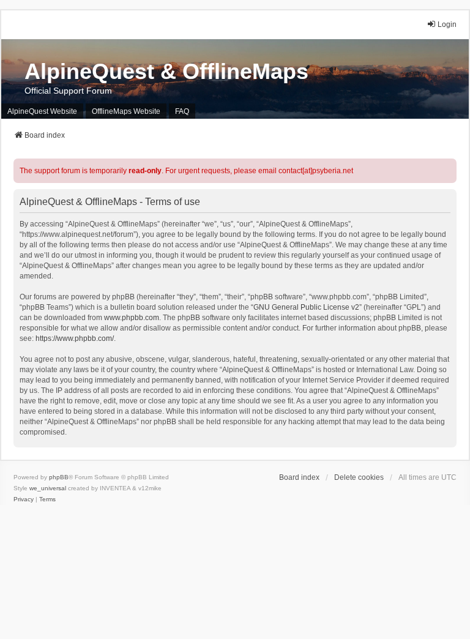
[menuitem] (23, 499)
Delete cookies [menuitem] (359, 477)
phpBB (59, 477)
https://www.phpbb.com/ (74, 338)
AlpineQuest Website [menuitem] (42, 111)
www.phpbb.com (131, 317)
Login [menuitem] (447, 24)
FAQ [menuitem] (182, 111)
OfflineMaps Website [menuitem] (126, 111)
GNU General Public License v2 (306, 307)
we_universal (47, 488)
